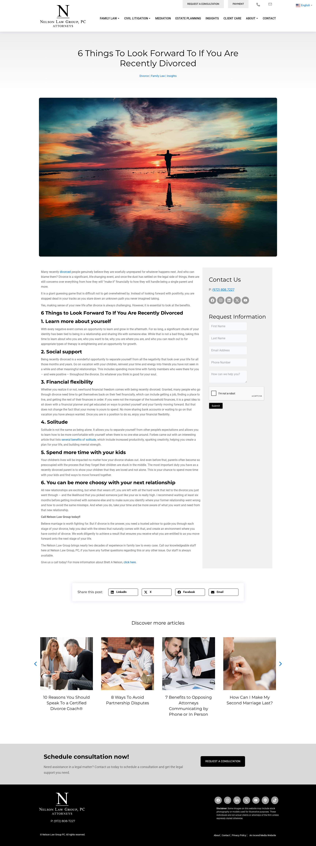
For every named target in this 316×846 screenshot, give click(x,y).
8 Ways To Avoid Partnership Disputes (127, 700)
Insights (172, 76)
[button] (123, 592)
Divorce (144, 76)
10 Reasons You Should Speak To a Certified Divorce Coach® (66, 703)
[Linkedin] (229, 300)
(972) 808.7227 (223, 290)
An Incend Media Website (262, 835)
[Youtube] (245, 300)
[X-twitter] (237, 300)
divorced (65, 272)
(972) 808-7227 (64, 821)
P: (52, 821)
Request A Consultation (222, 761)
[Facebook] (212, 300)
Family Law (158, 76)
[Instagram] (220, 300)
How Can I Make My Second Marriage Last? (250, 700)
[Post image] (66, 663)
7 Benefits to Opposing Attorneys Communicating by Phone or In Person (188, 706)
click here (130, 562)
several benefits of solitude (78, 439)
